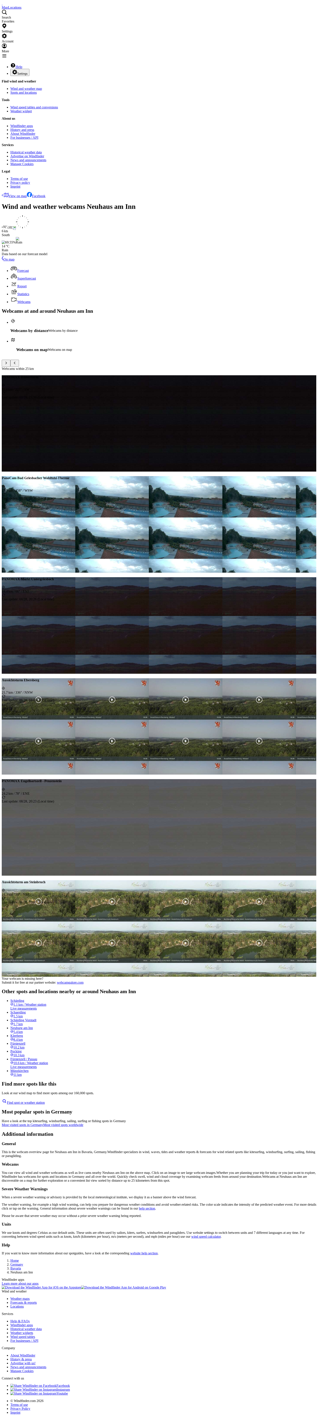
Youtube (62, 1393)
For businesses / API (24, 137)
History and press (22, 130)
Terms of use (19, 178)
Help (19, 67)
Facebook (38, 196)
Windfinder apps (21, 126)
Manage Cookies (22, 164)
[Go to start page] (2, 3)
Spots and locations (23, 92)
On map (8, 259)
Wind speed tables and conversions (34, 107)
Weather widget (21, 111)
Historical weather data (26, 152)
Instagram (63, 1389)
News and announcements (28, 160)
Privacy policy (20, 182)
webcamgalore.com (70, 982)
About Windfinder (22, 133)
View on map (17, 196)
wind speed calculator (206, 1236)
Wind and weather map (26, 88)
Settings (22, 73)
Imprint (15, 186)
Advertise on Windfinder (27, 156)
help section (147, 1208)
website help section (144, 1253)
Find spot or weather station (26, 1102)
